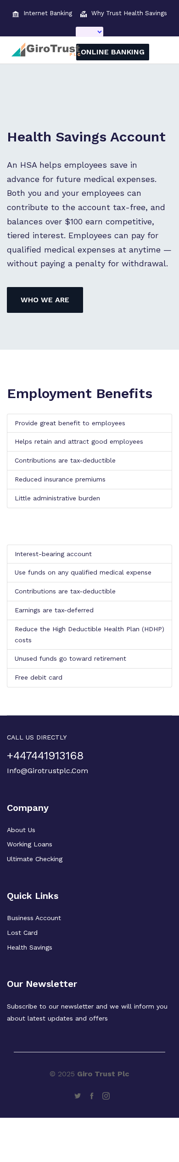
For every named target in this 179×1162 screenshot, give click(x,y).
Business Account (34, 917)
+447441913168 (45, 756)
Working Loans (29, 844)
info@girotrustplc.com (47, 770)
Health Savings (29, 947)
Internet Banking (47, 13)
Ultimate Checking (34, 859)
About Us (21, 829)
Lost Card (22, 932)
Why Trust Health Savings (129, 13)
